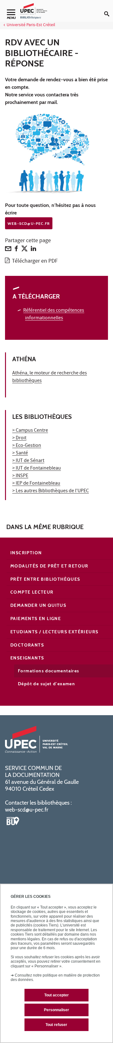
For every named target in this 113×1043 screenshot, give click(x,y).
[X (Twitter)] (24, 250)
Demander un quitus (38, 605)
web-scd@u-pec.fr (26, 809)
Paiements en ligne (35, 618)
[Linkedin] (33, 250)
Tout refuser (56, 1025)
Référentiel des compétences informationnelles (53, 314)
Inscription (26, 553)
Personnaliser (56, 1010)
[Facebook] (16, 250)
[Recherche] (108, 9)
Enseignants (27, 658)
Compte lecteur (32, 592)
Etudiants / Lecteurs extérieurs (54, 632)
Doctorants (27, 645)
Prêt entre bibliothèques (45, 579)
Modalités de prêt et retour (49, 566)
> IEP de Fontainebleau (36, 483)
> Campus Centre (30, 431)
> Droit (19, 438)
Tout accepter (56, 995)
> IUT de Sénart (28, 461)
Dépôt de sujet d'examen (46, 684)
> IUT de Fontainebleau (36, 468)
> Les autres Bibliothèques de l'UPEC (50, 491)
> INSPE (20, 476)
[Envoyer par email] (8, 250)
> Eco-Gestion (26, 446)
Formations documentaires (48, 671)
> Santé (20, 453)
